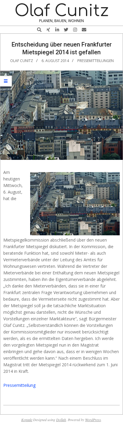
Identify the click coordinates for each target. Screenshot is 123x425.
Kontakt (26, 419)
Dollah (61, 419)
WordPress (93, 419)
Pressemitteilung (19, 385)
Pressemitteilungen (95, 60)
